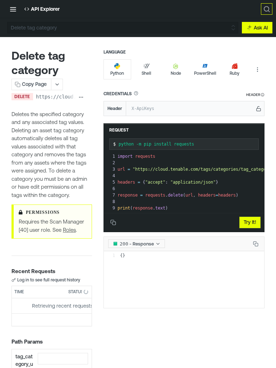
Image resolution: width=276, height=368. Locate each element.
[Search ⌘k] (266, 9)
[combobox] (63, 358)
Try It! (250, 222)
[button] (136, 93)
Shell (146, 73)
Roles (69, 230)
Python (117, 73)
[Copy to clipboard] (89, 97)
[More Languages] (257, 69)
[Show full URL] (81, 97)
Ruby (234, 73)
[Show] (258, 108)
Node (176, 73)
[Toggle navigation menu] (13, 9)
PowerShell (205, 73)
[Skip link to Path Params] (6, 342)
